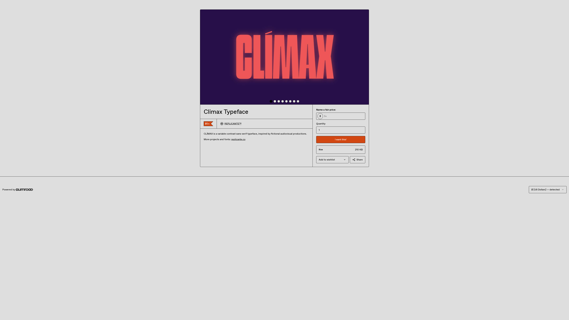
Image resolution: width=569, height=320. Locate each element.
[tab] (271, 101)
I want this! (340, 139)
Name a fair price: (326, 109)
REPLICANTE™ (232, 123)
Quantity (320, 123)
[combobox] (332, 159)
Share (360, 159)
